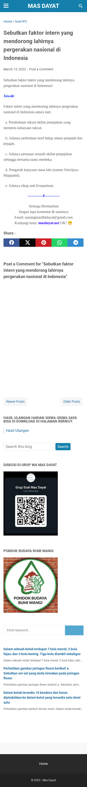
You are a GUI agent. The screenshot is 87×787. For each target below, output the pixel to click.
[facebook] (11, 242)
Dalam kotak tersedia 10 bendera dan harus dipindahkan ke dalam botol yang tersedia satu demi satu (42, 697)
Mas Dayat (43, 6)
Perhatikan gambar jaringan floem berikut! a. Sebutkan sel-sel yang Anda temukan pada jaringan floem (41, 673)
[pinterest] (43, 242)
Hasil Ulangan (17, 430)
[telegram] (76, 242)
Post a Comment (41, 69)
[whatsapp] (60, 242)
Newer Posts (15, 401)
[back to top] (77, 776)
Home (43, 764)
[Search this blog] (81, 6)
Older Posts (71, 401)
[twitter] (27, 242)
